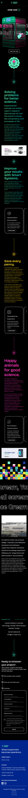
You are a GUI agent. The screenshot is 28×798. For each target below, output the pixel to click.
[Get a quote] (14, 63)
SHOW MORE (11, 230)
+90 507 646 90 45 (14, 632)
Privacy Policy (14, 792)
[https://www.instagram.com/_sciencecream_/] (5, 783)
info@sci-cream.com (14, 634)
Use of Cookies (14, 794)
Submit (14, 729)
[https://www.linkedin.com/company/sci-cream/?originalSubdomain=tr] (2, 783)
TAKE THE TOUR (14, 51)
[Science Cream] (14, 2)
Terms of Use (5, 760)
